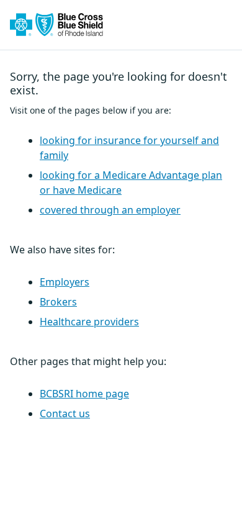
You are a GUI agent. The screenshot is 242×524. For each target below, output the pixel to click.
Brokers (58, 302)
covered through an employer (110, 210)
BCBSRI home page (84, 393)
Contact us (65, 413)
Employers (64, 282)
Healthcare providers (89, 321)
